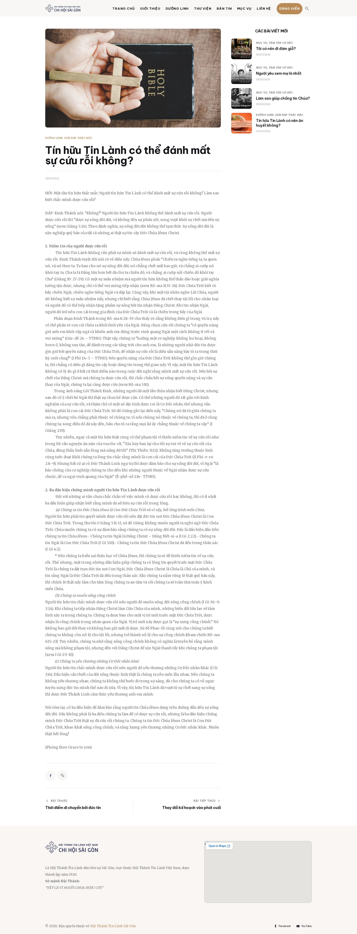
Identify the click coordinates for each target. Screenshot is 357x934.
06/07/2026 (263, 54)
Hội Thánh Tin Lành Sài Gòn (113, 926)
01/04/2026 (263, 131)
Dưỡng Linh (54, 138)
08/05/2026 (263, 104)
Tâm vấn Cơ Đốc (281, 43)
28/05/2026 (263, 79)
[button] (307, 8)
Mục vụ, (262, 43)
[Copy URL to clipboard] (62, 775)
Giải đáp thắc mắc (78, 138)
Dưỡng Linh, (265, 115)
